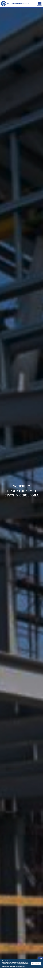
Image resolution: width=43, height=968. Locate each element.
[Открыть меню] (39, 3)
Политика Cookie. (21, 966)
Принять (35, 964)
